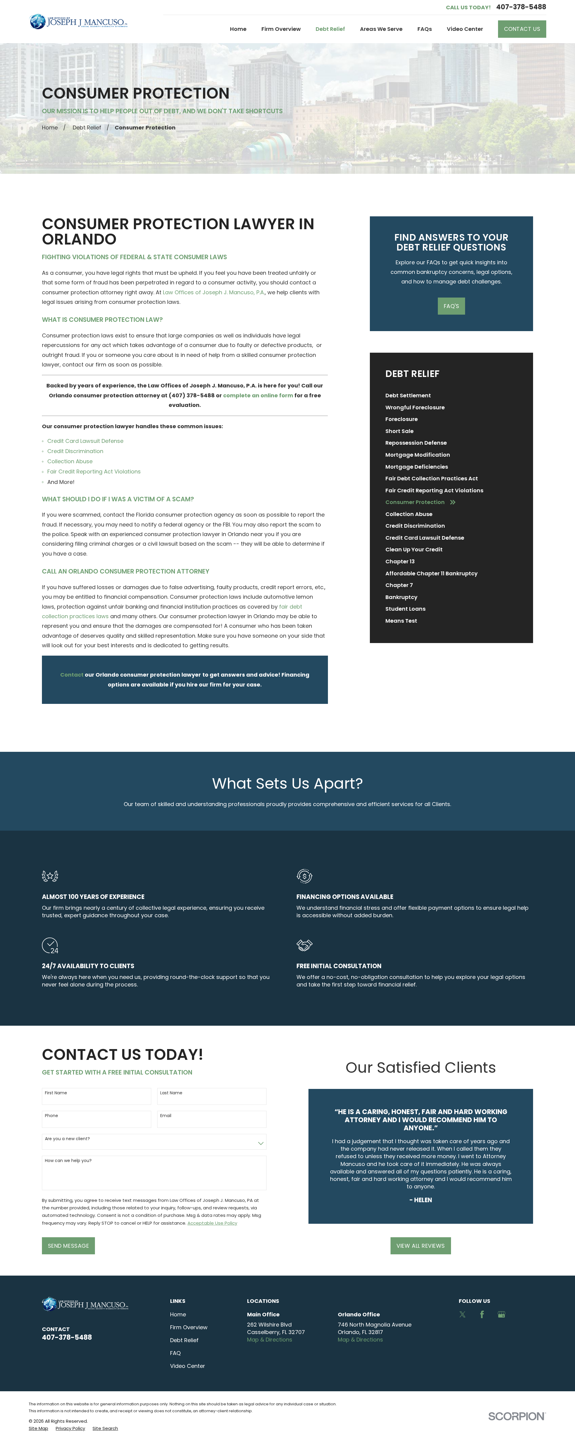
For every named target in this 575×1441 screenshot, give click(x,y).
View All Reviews (421, 1246)
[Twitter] (462, 1314)
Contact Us (522, 29)
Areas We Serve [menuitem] (381, 29)
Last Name (171, 1093)
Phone (51, 1115)
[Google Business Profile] (501, 1314)
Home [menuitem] (238, 29)
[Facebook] (482, 1314)
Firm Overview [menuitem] (281, 29)
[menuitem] (451, 396)
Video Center (187, 1366)
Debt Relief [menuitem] (330, 29)
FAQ (175, 1353)
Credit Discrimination (75, 451)
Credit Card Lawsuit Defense (85, 441)
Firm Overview (189, 1327)
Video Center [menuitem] (465, 29)
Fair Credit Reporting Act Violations (94, 471)
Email (165, 1115)
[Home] (78, 21)
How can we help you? (68, 1160)
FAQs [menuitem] (424, 29)
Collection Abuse (70, 461)
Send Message (68, 1246)
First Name (56, 1093)
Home (178, 1314)
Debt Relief (184, 1340)
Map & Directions (269, 1339)
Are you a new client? (67, 1138)
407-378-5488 (521, 7)
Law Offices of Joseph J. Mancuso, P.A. (214, 292)
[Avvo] (521, 1314)
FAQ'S (451, 306)
